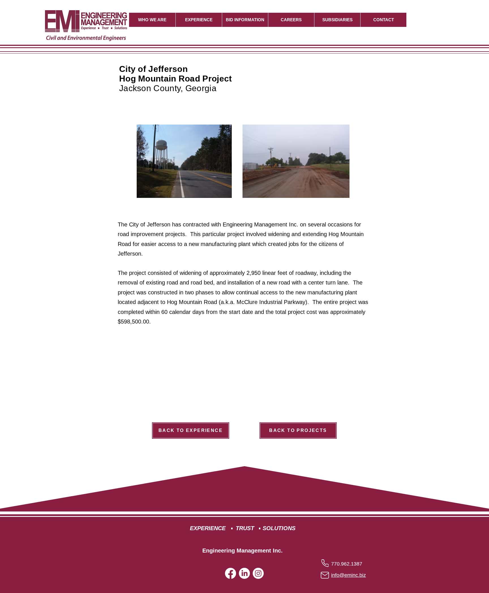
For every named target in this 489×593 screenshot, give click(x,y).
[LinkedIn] (244, 573)
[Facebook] (230, 573)
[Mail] (325, 575)
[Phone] (325, 563)
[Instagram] (258, 573)
